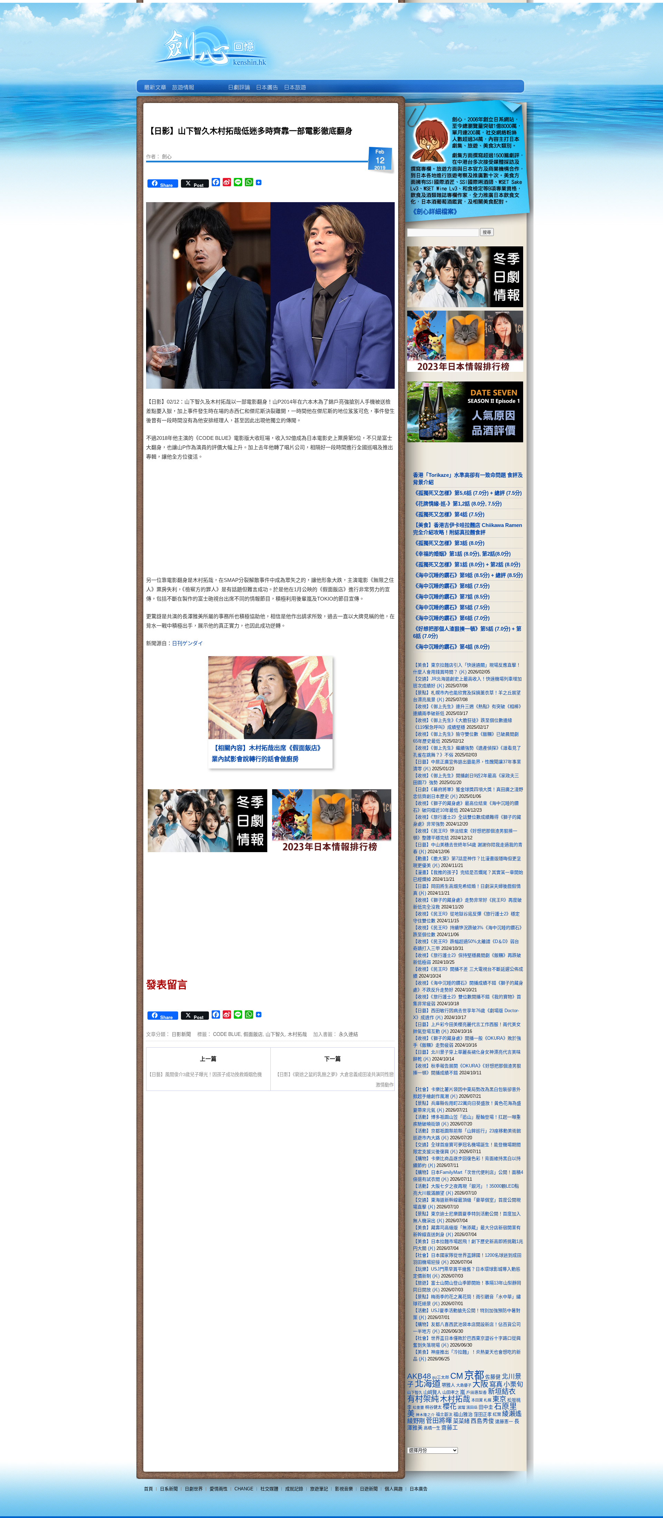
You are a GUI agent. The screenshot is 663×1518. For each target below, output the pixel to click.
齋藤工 (449, 1428)
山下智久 (275, 1033)
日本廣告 (266, 82)
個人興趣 (394, 1488)
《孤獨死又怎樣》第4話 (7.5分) (448, 514)
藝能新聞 (182, 82)
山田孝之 (450, 1392)
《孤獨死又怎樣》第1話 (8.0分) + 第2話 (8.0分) (466, 564)
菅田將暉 (439, 1420)
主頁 (155, 82)
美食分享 (322, 82)
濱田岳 (472, 1407)
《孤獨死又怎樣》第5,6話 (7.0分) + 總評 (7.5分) (467, 493)
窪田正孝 (483, 1414)
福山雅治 (463, 1414)
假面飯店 (253, 1033)
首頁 (148, 1488)
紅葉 (497, 1414)
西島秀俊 (482, 1421)
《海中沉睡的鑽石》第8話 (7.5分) (451, 586)
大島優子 (463, 1385)
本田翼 (477, 1400)
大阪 (480, 1383)
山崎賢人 (432, 1392)
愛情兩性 (219, 1488)
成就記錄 (294, 1488)
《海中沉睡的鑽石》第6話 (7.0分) (451, 618)
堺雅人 (448, 1385)
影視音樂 (344, 1488)
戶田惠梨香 (476, 1392)
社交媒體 (269, 1488)
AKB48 (419, 1376)
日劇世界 (238, 82)
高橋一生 (432, 1428)
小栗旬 (513, 1384)
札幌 (487, 1400)
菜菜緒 (461, 1421)
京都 (474, 1375)
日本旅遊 (294, 82)
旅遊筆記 (319, 1488)
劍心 (167, 156)
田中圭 (486, 1407)
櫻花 (450, 1406)
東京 (499, 1399)
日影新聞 (181, 1033)
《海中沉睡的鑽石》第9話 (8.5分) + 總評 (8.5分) (468, 575)
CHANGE (243, 1488)
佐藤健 (493, 1377)
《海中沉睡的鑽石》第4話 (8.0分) (451, 647)
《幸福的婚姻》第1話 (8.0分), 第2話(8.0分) (462, 554)
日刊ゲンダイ (187, 643)
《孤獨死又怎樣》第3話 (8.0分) (448, 543)
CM (456, 1375)
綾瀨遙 (512, 1413)
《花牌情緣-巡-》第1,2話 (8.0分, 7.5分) (457, 504)
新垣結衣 (502, 1391)
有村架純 (423, 1398)
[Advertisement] (330, 519)
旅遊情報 (210, 82)
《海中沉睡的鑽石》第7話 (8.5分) (451, 597)
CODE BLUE (227, 1033)
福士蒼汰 (444, 1414)
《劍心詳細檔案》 (435, 211)
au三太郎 (440, 1377)
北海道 (428, 1383)
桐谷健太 (433, 1407)
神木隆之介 (425, 1415)
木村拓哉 (297, 1033)
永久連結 (348, 1033)
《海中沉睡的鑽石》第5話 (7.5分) (451, 607)
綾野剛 (416, 1420)
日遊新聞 (369, 1488)
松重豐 (418, 1407)
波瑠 (461, 1407)
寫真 (495, 1384)
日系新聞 (169, 1488)
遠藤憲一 (504, 1421)
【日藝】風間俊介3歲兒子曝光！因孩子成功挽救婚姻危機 (204, 1074)
